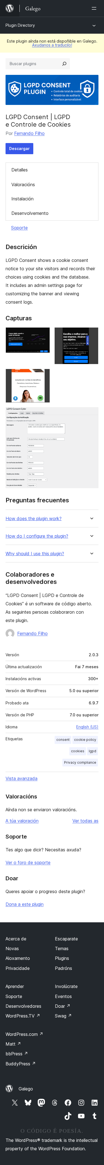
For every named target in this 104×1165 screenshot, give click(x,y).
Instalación (22, 198)
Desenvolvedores (23, 1006)
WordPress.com (24, 1034)
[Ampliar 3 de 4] (42, 376)
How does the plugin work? (34, 518)
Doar (62, 1006)
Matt (13, 1044)
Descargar (19, 148)
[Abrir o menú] (95, 8)
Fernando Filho (29, 133)
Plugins (62, 958)
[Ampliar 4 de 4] (91, 414)
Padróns (63, 968)
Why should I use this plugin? (35, 553)
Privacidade (18, 968)
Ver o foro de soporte (28, 862)
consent (63, 740)
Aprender (15, 986)
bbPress (17, 1053)
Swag (63, 1016)
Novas (12, 948)
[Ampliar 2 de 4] (91, 335)
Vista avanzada (21, 778)
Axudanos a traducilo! (52, 45)
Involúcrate (66, 986)
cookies (77, 751)
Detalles (19, 170)
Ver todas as (85, 821)
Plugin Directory (20, 25)
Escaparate (66, 939)
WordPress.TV (23, 1016)
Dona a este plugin (25, 904)
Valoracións (23, 184)
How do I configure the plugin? (37, 536)
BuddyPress (21, 1063)
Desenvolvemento (30, 213)
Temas (62, 948)
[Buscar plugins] (64, 63)
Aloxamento (18, 958)
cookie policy (85, 740)
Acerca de (16, 939)
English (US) (87, 726)
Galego (26, 1089)
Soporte (19, 227)
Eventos (63, 996)
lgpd (92, 751)
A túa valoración (22, 821)
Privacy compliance (80, 762)
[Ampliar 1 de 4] (42, 335)
